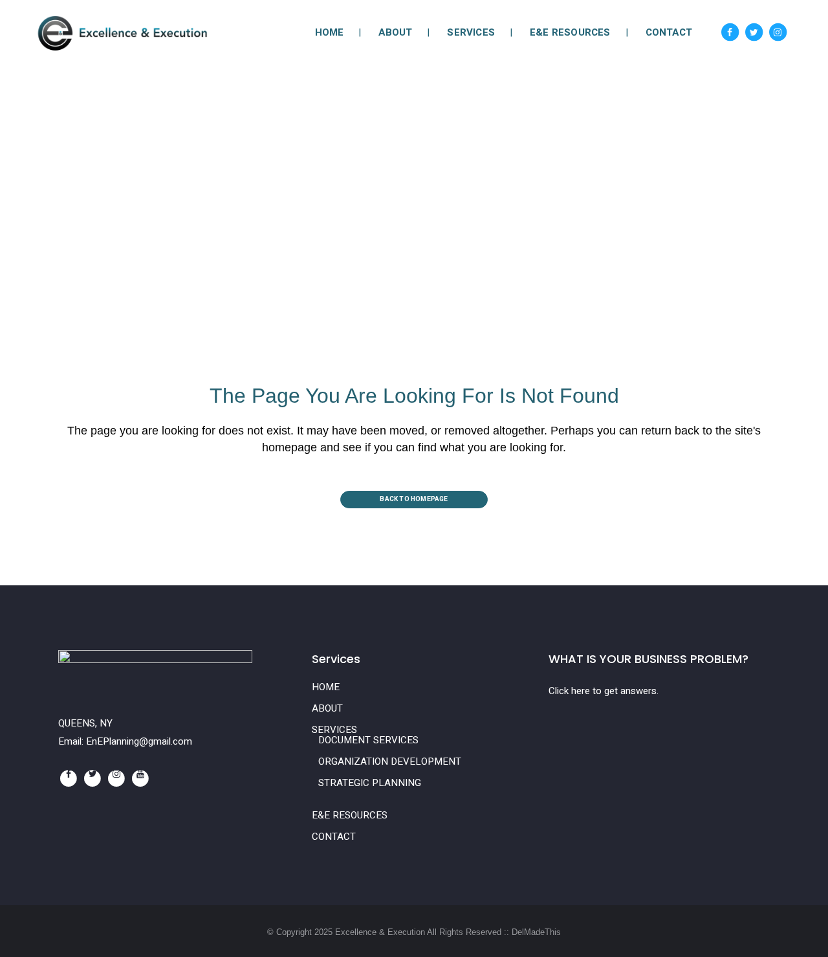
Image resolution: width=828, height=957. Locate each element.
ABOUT (327, 708)
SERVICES (334, 730)
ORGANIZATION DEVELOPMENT (389, 761)
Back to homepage (414, 499)
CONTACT (334, 836)
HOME (326, 687)
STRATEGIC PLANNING (369, 783)
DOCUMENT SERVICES (368, 740)
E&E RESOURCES (349, 815)
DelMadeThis (536, 932)
